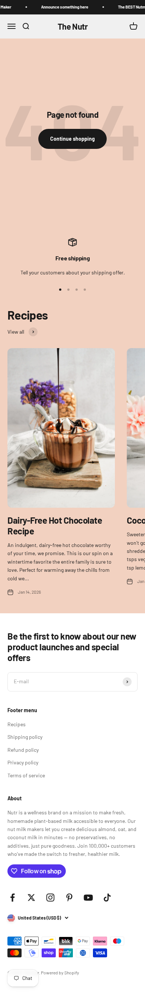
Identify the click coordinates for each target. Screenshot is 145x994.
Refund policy (23, 750)
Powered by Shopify (60, 972)
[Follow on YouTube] (88, 898)
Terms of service (26, 775)
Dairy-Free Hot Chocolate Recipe (54, 525)
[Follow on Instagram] (50, 898)
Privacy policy (22, 762)
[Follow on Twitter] (31, 898)
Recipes (16, 724)
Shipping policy (24, 737)
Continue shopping (72, 139)
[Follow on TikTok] (107, 898)
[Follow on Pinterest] (69, 898)
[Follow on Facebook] (12, 898)
